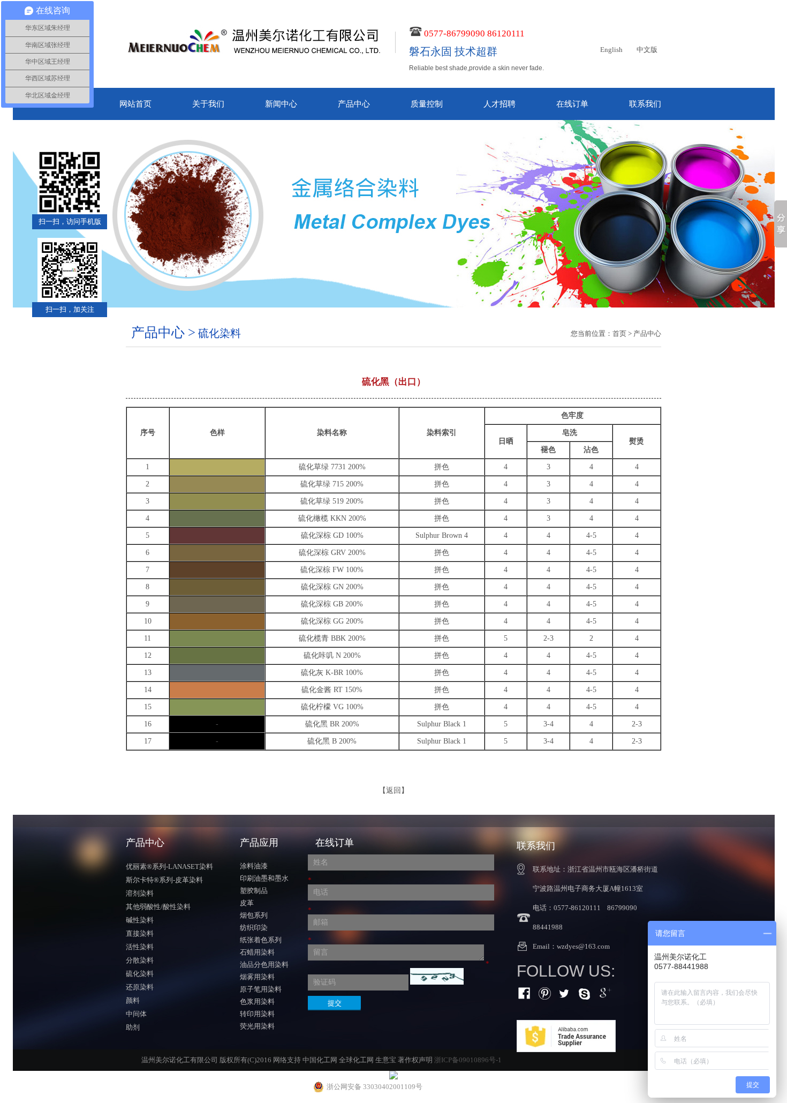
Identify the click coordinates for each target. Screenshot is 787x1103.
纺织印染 (254, 928)
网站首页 (135, 104)
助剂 (133, 1027)
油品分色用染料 (264, 965)
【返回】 (393, 790)
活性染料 (140, 947)
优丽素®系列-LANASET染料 (169, 866)
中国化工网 (319, 1060)
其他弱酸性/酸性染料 (158, 907)
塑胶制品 (254, 891)
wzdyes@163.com (583, 946)
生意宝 (385, 1060)
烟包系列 (254, 915)
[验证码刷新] (437, 976)
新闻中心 (281, 104)
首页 (619, 333)
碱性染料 (140, 920)
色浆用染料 (257, 1001)
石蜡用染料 (257, 952)
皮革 (247, 903)
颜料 (133, 1000)
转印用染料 (257, 1014)
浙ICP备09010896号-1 (468, 1060)
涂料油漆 (254, 866)
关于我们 (208, 104)
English (611, 50)
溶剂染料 (140, 893)
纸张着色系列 (261, 940)
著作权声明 (415, 1060)
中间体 (136, 1014)
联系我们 (645, 104)
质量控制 (427, 104)
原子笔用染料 (261, 989)
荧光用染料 (257, 1026)
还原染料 (140, 987)
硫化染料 (140, 974)
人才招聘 (499, 104)
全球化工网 (356, 1060)
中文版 (647, 50)
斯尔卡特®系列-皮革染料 (164, 880)
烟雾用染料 (257, 977)
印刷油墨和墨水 (264, 878)
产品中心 (354, 104)
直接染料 (140, 933)
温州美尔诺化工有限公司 (179, 1060)
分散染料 (140, 960)
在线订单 (572, 104)
